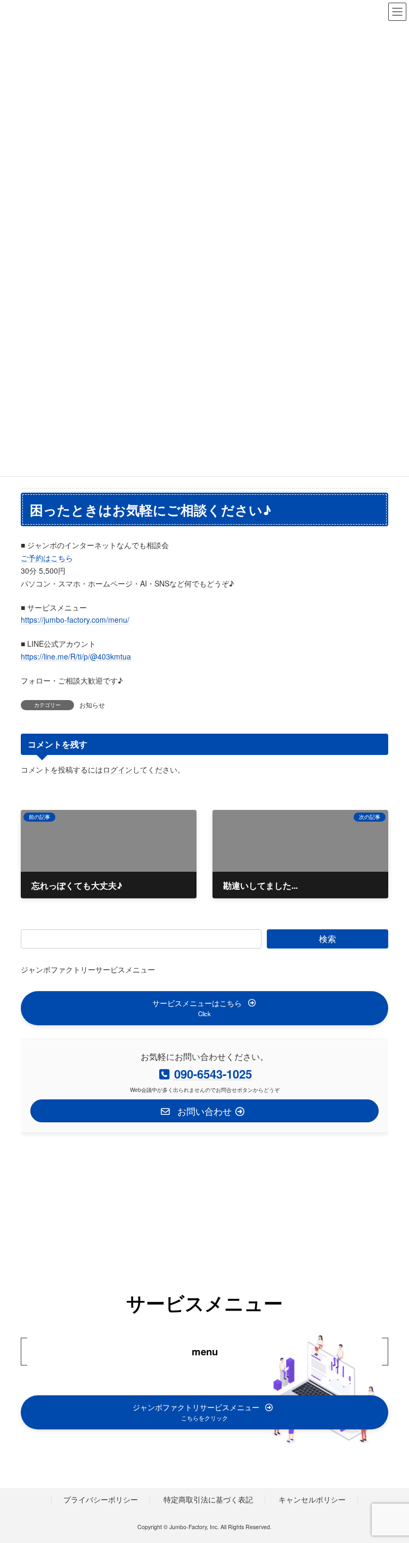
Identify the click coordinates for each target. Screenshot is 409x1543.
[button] (204, 1008)
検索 (327, 939)
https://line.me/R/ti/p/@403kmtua (76, 656)
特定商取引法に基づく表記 (208, 1499)
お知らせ (92, 704)
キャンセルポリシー (312, 1499)
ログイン (118, 769)
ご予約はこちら (47, 557)
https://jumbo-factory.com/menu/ (75, 619)
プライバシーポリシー (100, 1499)
